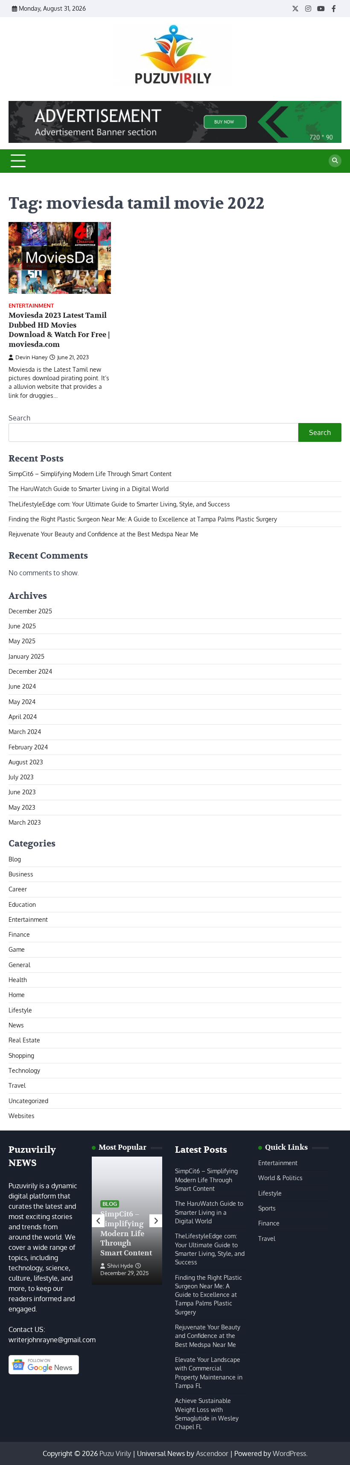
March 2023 (25, 822)
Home (17, 994)
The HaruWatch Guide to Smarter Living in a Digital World (89, 488)
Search (19, 418)
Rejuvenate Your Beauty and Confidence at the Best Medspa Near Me (103, 534)
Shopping (21, 1055)
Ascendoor (212, 1453)
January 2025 (26, 656)
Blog (15, 859)
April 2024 (23, 716)
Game (17, 949)
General (19, 964)
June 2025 (22, 626)
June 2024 (22, 686)
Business (21, 874)
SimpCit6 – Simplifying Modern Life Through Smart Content (90, 473)
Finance (19, 934)
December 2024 (30, 671)
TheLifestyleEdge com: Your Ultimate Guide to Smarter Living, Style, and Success (119, 504)
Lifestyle (20, 1010)
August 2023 (26, 762)
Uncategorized (28, 1100)
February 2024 (28, 747)
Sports (267, 1208)
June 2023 (22, 792)
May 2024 (22, 701)
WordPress (289, 1453)
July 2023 (21, 777)
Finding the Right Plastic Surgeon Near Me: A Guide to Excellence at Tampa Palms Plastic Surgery (143, 519)
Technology (24, 1070)
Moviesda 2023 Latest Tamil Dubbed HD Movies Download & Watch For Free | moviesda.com (59, 330)
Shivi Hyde (120, 1265)
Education (22, 904)
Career (18, 889)
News (16, 1025)
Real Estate (24, 1040)
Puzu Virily (115, 1453)
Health (18, 979)
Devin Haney (31, 357)
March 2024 (25, 731)
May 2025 (22, 641)
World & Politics (280, 1177)
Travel (17, 1085)
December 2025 (30, 611)
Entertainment (31, 305)
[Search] (335, 160)
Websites (22, 1115)
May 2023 (22, 807)
